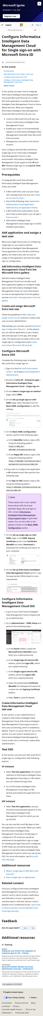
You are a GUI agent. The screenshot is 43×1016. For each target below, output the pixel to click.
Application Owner (29, 207)
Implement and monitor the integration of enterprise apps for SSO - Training (19, 952)
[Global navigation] (2, 25)
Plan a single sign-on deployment (20, 877)
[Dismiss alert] (39, 3)
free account (11, 217)
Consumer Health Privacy (11, 1009)
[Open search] (32, 25)
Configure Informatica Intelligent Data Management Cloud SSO (18, 81)
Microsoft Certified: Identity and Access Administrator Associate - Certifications (17, 968)
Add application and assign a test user (18, 74)
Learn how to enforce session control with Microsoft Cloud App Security (21, 907)
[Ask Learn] (35, 30)
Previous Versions (21, 1003)
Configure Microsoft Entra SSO (15, 77)
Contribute (6, 1006)
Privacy (15, 1006)
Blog (33, 1003)
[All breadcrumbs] (4, 30)
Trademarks (6, 1013)
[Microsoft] (21, 24)
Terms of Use (31, 1009)
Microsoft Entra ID (15, 30)
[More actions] (39, 30)
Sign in (38, 25)
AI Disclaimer (7, 1003)
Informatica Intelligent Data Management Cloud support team (22, 515)
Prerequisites (9, 71)
